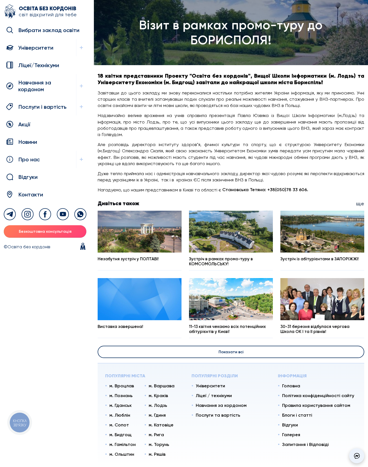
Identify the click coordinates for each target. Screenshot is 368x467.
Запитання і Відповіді (305, 444)
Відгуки (290, 425)
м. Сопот (119, 425)
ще (360, 203)
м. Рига (156, 434)
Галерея (291, 434)
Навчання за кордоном (221, 405)
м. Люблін (119, 415)
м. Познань (121, 395)
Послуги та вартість (218, 415)
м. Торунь (159, 444)
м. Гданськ (120, 405)
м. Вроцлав (121, 386)
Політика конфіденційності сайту (318, 395)
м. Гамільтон (122, 444)
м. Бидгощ (120, 434)
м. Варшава (161, 386)
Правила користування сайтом (316, 405)
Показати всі (231, 351)
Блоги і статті (297, 415)
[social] (10, 214)
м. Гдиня (157, 415)
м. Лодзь (158, 405)
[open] (81, 47)
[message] (356, 455)
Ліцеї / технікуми (214, 395)
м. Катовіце (161, 425)
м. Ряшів (157, 454)
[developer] (82, 247)
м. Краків (158, 395)
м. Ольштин (121, 454)
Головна (291, 386)
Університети (210, 386)
